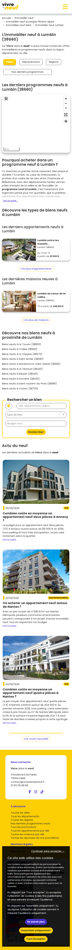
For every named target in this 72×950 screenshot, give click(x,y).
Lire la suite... (10, 200)
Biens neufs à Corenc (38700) (20, 388)
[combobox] (36, 415)
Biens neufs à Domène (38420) (21, 378)
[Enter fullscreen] (65, 114)
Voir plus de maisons (36, 320)
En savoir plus (36, 921)
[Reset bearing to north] (65, 108)
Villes (9, 62)
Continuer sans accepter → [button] (47, 851)
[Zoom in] (65, 98)
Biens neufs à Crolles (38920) (19, 349)
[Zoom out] (65, 103)
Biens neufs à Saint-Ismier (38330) (23, 359)
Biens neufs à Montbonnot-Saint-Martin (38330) (31, 364)
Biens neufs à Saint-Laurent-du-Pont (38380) (29, 383)
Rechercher (36, 432)
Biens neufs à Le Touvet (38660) (21, 344)
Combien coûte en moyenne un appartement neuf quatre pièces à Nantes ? (30, 693)
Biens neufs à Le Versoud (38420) (22, 369)
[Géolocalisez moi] (8, 406)
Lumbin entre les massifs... (48, 242)
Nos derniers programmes (28, 72)
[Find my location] (65, 121)
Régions (53, 62)
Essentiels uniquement (36, 930)
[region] (36, 124)
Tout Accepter (35, 939)
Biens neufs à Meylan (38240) (20, 373)
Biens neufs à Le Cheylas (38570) (22, 354)
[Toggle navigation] (65, 6)
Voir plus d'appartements (36, 268)
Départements (31, 62)
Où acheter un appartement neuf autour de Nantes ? (35, 605)
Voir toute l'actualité (36, 738)
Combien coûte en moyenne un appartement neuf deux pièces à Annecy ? (35, 517)
